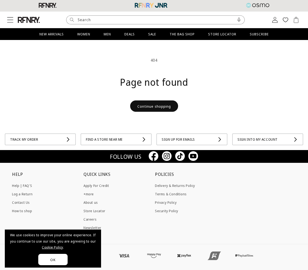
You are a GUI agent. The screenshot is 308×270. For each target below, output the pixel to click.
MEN (107, 34)
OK (53, 259)
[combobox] (155, 20)
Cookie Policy (52, 247)
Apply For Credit (96, 185)
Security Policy (166, 210)
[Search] (72, 19)
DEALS (129, 34)
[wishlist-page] (285, 19)
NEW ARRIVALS (51, 34)
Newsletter (92, 227)
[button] (10, 19)
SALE (152, 34)
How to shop (22, 210)
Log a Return (22, 193)
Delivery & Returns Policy (175, 185)
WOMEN (83, 34)
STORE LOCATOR (222, 34)
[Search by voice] (239, 19)
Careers (89, 219)
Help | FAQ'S (22, 185)
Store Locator (94, 210)
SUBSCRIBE (259, 34)
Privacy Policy (166, 202)
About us (90, 202)
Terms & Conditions (171, 193)
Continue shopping (154, 106)
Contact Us (21, 202)
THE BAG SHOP (182, 34)
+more (88, 193)
